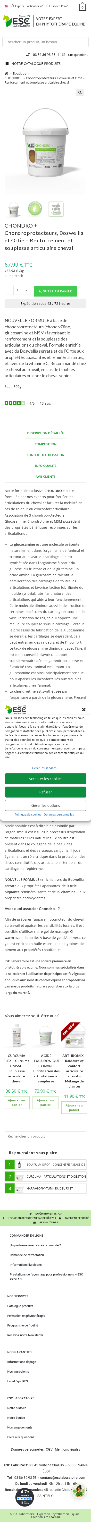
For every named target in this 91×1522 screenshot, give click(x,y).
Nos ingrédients (18, 1371)
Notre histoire (16, 1408)
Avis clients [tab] (45, 477)
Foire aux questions (20, 1437)
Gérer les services (44, 768)
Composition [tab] (46, 444)
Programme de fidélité (22, 1325)
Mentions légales (67, 1449)
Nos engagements (20, 1427)
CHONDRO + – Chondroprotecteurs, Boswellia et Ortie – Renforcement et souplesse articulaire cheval (45, 80)
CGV (49, 1449)
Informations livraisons (26, 1265)
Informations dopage (21, 1362)
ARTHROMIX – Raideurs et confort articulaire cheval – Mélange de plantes (74, 1071)
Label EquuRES (17, 1381)
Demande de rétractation (27, 1255)
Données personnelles (59, 814)
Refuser (45, 792)
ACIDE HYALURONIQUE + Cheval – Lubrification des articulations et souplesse (46, 1068)
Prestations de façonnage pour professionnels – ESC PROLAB (46, 1277)
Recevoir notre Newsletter (25, 1335)
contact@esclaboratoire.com (62, 1477)
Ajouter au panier (55, 291)
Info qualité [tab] (45, 466)
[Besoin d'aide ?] (79, 1491)
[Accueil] (6, 73)
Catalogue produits (20, 1306)
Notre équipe (16, 1418)
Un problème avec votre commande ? (35, 1245)
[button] (83, 709)
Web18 (55, 1517)
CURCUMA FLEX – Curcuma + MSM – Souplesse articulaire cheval (16, 1068)
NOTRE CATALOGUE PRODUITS (36, 63)
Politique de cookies (28, 814)
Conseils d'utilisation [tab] (45, 455)
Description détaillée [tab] (45, 433)
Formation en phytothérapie (26, 1316)
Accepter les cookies (45, 778)
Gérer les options (45, 805)
